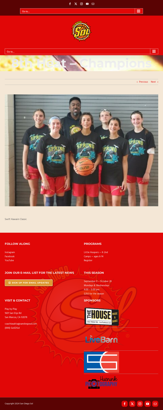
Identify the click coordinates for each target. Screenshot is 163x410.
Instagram (10, 252)
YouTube (9, 260)
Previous (143, 82)
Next (153, 82)
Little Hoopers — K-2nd (96, 252)
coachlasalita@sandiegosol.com (21, 324)
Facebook (9, 256)
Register (88, 260)
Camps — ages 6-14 (93, 256)
